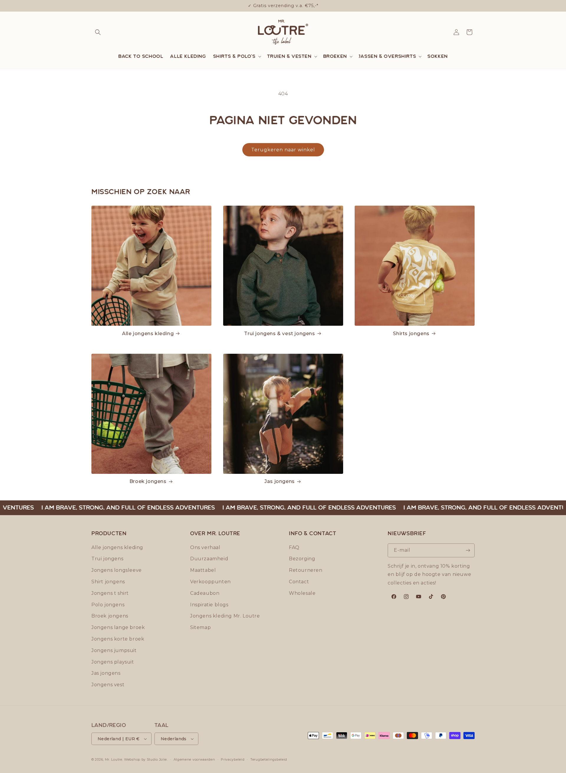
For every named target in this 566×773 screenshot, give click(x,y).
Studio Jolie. (157, 759)
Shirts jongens (411, 333)
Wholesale (302, 593)
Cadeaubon (204, 593)
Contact (299, 581)
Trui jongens (107, 558)
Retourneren (306, 570)
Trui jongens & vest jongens (279, 333)
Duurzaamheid (209, 558)
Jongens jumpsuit (114, 650)
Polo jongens (107, 604)
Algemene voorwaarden (194, 759)
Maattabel (203, 570)
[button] (97, 32)
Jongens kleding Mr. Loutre (225, 616)
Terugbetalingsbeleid (268, 759)
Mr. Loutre (113, 759)
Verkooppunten (210, 581)
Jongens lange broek (118, 627)
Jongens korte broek (117, 639)
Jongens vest (107, 684)
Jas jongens (279, 481)
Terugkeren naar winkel (283, 150)
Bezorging (302, 558)
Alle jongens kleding (148, 333)
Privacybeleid (232, 759)
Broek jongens (148, 481)
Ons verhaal (205, 547)
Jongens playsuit (112, 662)
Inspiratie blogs (209, 604)
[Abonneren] (467, 550)
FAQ (294, 547)
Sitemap (200, 627)
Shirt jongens (108, 581)
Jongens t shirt (110, 593)
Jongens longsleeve (116, 570)
